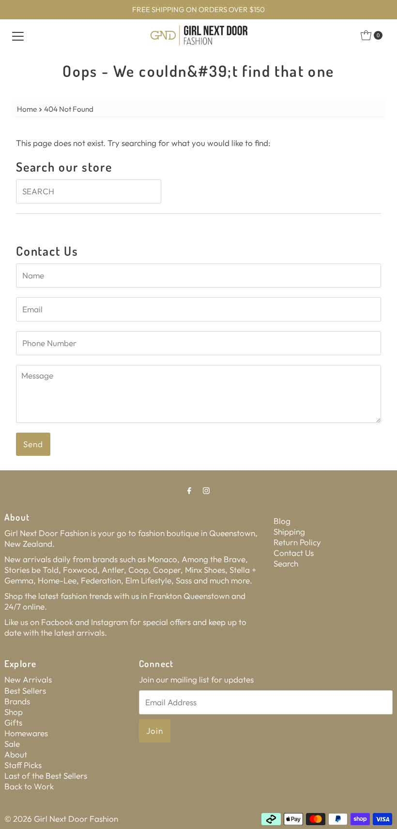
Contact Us (294, 553)
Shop (13, 712)
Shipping (289, 531)
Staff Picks (23, 765)
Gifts (13, 722)
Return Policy (297, 542)
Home (27, 109)
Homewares (26, 733)
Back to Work (29, 786)
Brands (17, 701)
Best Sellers (25, 690)
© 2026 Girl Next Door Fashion (61, 819)
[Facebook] (189, 490)
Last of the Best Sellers (45, 776)
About (15, 754)
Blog (282, 521)
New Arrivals (28, 679)
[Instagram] (206, 490)
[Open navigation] (18, 35)
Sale (12, 744)
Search (286, 563)
